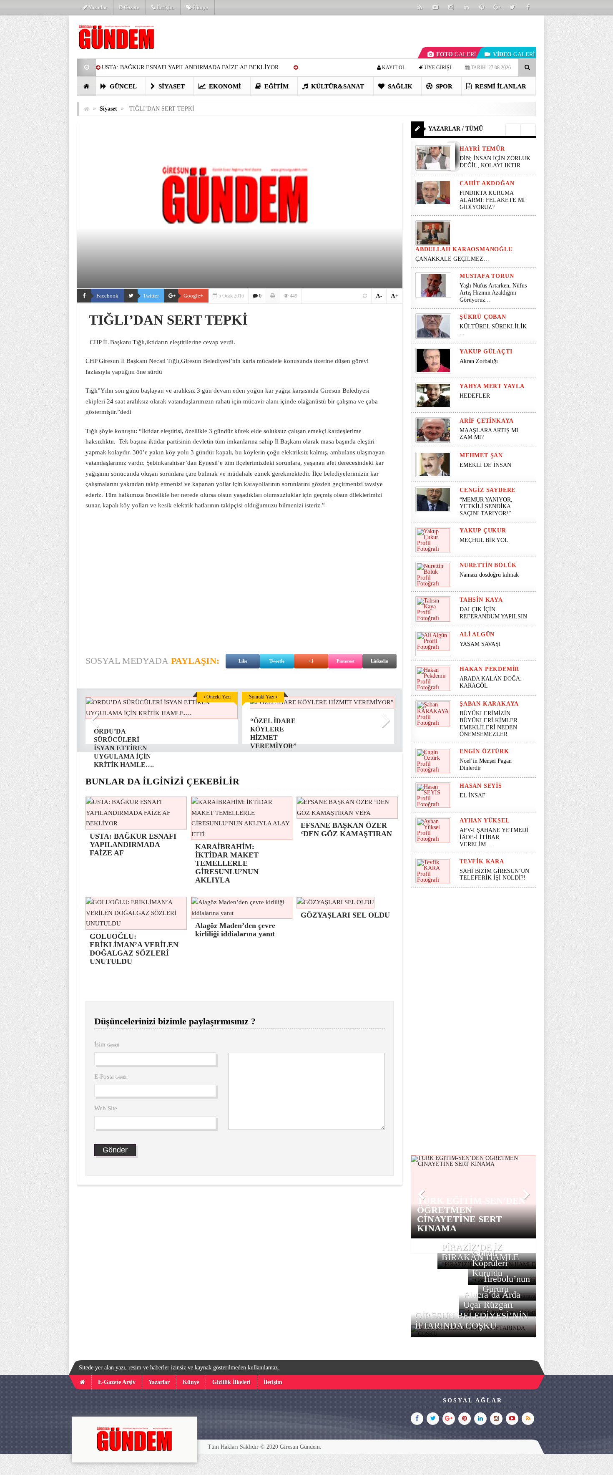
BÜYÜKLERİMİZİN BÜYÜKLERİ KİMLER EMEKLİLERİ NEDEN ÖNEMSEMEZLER (489, 723)
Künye (200, 7)
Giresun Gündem (300, 1447)
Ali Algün (477, 634)
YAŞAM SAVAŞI (480, 644)
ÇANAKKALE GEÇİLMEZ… (453, 259)
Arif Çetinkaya (487, 421)
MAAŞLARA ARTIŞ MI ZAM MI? (489, 434)
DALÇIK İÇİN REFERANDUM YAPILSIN (493, 613)
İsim (106, 1044)
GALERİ (456, 54)
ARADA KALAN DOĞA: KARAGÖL (491, 682)
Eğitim (276, 86)
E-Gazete (129, 7)
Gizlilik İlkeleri (231, 1382)
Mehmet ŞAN (481, 455)
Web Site (105, 1108)
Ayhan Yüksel (485, 820)
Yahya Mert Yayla (492, 386)
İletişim (165, 7)
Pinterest (345, 660)
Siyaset (171, 86)
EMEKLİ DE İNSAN (485, 465)
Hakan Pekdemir (489, 669)
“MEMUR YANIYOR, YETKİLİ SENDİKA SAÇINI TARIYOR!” (486, 507)
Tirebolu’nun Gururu (506, 1283)
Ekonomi (224, 86)
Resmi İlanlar (499, 86)
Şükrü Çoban (483, 317)
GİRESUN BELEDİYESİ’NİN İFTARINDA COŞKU (471, 1320)
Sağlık (399, 86)
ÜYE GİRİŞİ (437, 68)
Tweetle (276, 660)
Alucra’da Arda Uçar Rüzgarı (491, 1299)
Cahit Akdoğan (487, 183)
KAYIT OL (393, 68)
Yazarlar (97, 7)
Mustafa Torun (487, 276)
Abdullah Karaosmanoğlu (464, 249)
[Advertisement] (35, 140)
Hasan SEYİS (481, 786)
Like (243, 660)
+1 (311, 660)
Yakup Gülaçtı (486, 351)
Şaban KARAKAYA (489, 704)
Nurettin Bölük (488, 565)
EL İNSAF (472, 795)
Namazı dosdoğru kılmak (489, 575)
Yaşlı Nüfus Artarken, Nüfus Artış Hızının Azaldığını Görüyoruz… (493, 292)
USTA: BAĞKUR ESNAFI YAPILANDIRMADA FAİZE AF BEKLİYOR (190, 67)
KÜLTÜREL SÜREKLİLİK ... (493, 330)
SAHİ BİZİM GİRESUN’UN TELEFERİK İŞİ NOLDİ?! (494, 874)
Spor (443, 86)
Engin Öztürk (484, 751)
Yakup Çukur (483, 530)
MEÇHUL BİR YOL (485, 540)
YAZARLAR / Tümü (455, 129)
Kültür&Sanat (336, 86)
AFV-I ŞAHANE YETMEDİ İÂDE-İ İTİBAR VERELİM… (494, 837)
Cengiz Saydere (487, 490)
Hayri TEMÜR (482, 149)
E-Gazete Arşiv (117, 1382)
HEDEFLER (475, 396)
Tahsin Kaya (481, 600)
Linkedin (379, 660)
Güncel (122, 86)
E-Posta (111, 1076)
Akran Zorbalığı (479, 361)
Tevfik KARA (482, 861)
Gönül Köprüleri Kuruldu (489, 1263)
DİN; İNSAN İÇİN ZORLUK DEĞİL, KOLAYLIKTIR (495, 162)
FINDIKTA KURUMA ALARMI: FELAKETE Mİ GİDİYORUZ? (492, 200)
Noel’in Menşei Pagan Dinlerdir (486, 764)
